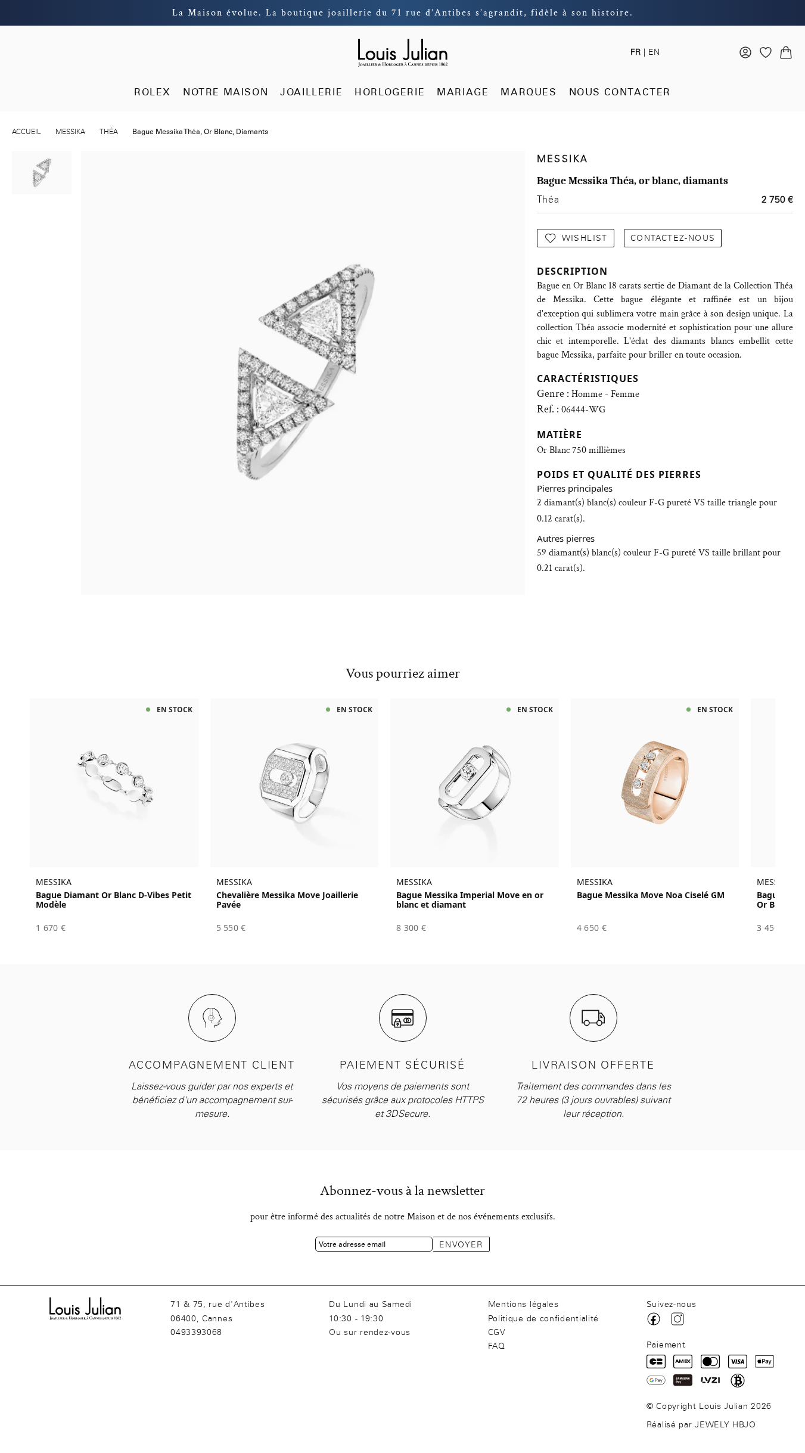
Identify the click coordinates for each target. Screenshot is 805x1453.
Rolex (152, 92)
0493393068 (196, 1332)
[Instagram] (677, 1319)
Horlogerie (390, 92)
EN (654, 52)
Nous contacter (620, 92)
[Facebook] (654, 1319)
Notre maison (225, 92)
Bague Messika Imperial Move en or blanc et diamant (469, 899)
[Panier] (786, 52)
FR (635, 52)
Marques (529, 92)
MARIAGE (463, 92)
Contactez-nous (673, 238)
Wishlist (585, 238)
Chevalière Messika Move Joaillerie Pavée (287, 899)
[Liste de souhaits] (766, 52)
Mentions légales (523, 1304)
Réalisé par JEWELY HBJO (701, 1425)
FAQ (496, 1346)
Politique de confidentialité (543, 1319)
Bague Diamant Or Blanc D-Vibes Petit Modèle (113, 899)
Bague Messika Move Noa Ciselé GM (651, 895)
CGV (497, 1332)
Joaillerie (311, 92)
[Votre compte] (745, 52)
